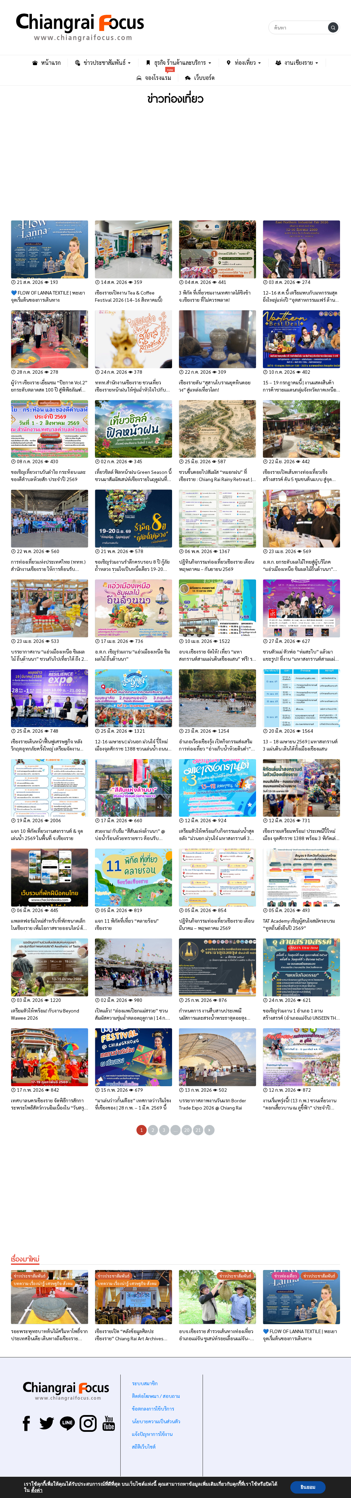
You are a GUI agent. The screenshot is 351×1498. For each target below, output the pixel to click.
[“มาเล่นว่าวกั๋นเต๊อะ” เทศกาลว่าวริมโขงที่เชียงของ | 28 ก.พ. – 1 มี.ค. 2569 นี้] (133, 1057)
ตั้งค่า (37, 1490)
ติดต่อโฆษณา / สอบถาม (156, 1396)
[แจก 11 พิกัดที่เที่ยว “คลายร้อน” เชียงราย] (133, 878)
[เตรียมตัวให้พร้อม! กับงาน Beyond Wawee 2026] (49, 967)
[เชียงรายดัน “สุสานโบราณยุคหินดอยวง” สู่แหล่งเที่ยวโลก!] (217, 339)
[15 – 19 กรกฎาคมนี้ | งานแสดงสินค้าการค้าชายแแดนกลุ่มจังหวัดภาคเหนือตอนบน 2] (301, 339)
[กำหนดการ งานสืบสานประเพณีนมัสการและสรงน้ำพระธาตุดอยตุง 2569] (217, 967)
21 (198, 1130)
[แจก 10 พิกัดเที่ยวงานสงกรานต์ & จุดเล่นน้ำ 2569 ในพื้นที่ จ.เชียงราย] (49, 788)
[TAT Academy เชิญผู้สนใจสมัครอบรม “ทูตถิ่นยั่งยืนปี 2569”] (301, 878)
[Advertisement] (175, 164)
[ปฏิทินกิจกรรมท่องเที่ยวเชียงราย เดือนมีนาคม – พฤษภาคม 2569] (217, 878)
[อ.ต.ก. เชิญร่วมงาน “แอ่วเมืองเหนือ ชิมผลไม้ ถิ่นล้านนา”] (133, 608)
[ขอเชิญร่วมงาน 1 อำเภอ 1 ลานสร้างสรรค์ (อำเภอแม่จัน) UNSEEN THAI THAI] (301, 967)
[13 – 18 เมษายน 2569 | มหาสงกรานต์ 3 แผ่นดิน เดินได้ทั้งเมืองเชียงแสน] (301, 698)
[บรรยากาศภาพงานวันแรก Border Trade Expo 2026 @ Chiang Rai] (217, 1057)
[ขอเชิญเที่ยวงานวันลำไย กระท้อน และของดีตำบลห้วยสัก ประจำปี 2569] (49, 429)
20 (187, 1130)
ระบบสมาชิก (145, 1383)
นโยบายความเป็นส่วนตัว (156, 1421)
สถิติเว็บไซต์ (144, 1446)
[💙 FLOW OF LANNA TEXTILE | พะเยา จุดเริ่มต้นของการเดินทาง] (49, 249)
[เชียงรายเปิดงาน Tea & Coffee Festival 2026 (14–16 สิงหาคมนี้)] (133, 249)
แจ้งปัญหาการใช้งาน (151, 1434)
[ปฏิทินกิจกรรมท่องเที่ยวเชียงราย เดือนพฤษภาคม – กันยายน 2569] (217, 519)
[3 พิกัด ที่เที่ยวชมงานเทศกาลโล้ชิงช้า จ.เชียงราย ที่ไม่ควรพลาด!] (217, 249)
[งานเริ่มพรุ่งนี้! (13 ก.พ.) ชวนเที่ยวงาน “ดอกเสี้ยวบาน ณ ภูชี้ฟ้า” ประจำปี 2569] (301, 1057)
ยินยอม (308, 1487)
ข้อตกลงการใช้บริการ (153, 1408)
